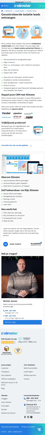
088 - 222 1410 (10, 316)
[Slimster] (3, 11)
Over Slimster (6, 402)
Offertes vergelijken (8, 379)
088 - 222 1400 (10, 311)
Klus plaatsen (6, 375)
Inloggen (4, 399)
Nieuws (4, 409)
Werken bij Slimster (8, 413)
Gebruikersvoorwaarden (10, 427)
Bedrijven (8, 11)
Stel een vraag (10, 322)
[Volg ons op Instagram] (28, 417)
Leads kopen (19, 11)
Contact (26, 379)
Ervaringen (5, 406)
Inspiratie (4, 368)
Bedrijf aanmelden (30, 368)
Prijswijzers (5, 372)
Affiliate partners (30, 375)
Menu (6, 6)
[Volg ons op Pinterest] (31, 417)
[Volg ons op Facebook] (25, 417)
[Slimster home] (22, 5)
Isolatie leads (31, 11)
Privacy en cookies (28, 427)
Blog (2, 388)
